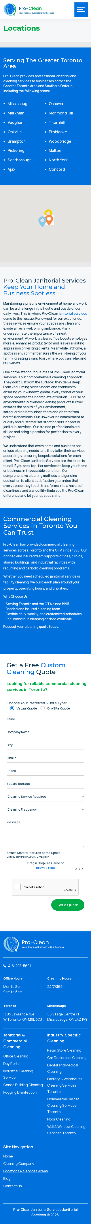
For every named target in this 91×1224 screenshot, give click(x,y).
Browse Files (45, 868)
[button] (42, 222)
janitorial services (72, 313)
